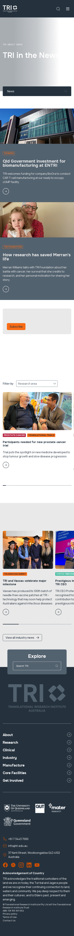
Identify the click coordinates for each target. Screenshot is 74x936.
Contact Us (9, 920)
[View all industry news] (22, 626)
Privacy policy (10, 913)
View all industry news (20, 637)
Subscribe (16, 326)
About (11, 44)
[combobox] (7, 91)
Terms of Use (10, 917)
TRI (4, 44)
